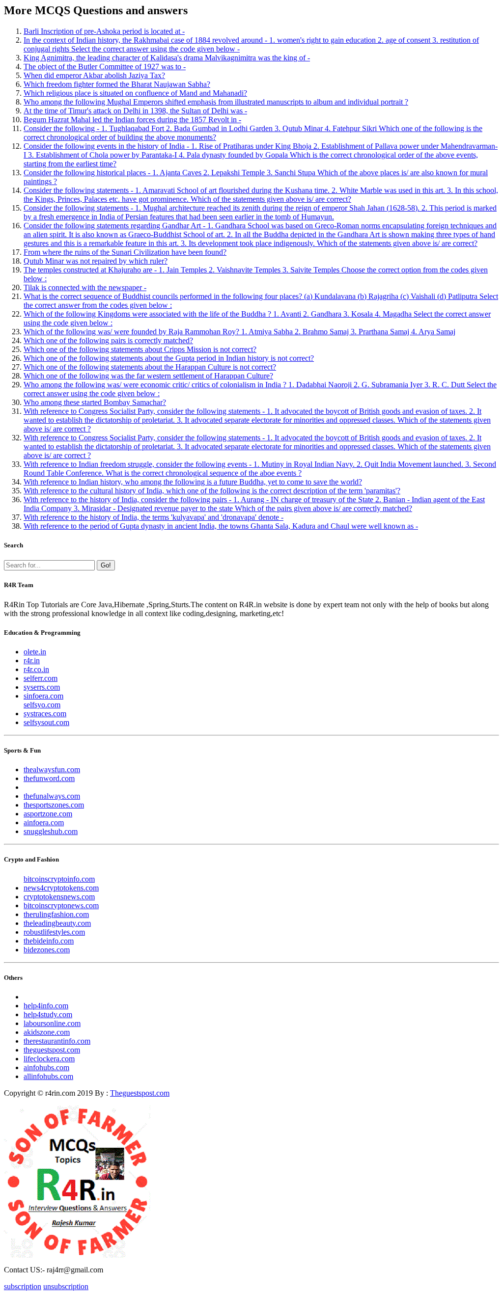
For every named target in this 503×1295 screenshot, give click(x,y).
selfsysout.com (46, 722)
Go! (106, 565)
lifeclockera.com (49, 1058)
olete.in (35, 652)
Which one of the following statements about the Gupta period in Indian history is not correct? (169, 358)
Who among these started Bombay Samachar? (95, 402)
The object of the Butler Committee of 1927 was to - (105, 66)
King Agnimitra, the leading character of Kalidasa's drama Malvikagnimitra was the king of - (167, 58)
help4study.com (48, 1014)
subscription (22, 1286)
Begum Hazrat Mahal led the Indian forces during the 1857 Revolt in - (132, 119)
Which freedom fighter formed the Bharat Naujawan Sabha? (117, 84)
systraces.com (45, 713)
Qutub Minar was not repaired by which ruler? (96, 261)
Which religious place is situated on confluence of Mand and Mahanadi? (135, 93)
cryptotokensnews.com (59, 896)
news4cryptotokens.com (61, 888)
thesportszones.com (54, 805)
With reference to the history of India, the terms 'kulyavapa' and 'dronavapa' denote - (153, 517)
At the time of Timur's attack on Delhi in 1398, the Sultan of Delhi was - (135, 111)
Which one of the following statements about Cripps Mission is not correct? (140, 349)
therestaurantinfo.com (57, 1041)
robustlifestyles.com (54, 932)
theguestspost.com (52, 1050)
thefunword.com (49, 778)
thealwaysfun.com (52, 769)
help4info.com (46, 1005)
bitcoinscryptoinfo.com (59, 879)
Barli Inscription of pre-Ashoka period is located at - (104, 31)
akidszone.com (47, 1032)
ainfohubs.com (46, 1067)
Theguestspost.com (139, 1093)
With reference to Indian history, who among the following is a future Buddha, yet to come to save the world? (193, 482)
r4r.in (32, 660)
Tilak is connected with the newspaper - (85, 287)
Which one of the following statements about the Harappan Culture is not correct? (150, 367)
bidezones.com (47, 949)
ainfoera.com (44, 822)
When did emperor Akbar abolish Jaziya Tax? (94, 75)
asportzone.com (48, 813)
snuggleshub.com (51, 831)
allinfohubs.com (48, 1076)
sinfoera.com (43, 696)
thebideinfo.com (49, 941)
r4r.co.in (36, 669)
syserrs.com (42, 687)
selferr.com (40, 678)
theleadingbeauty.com (57, 923)
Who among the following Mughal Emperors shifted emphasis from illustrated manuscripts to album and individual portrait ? (216, 102)
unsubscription (65, 1286)
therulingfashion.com (56, 914)
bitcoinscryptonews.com (61, 905)
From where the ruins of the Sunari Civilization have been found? (125, 252)
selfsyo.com (42, 705)
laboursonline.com (52, 1023)
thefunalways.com (52, 796)
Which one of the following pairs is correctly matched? (108, 340)
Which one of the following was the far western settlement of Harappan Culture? (148, 376)
